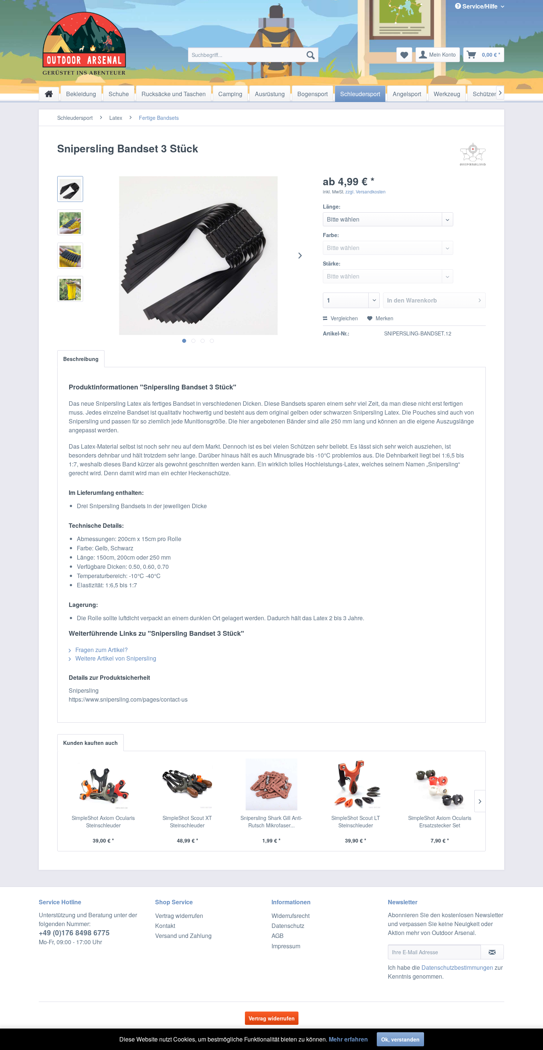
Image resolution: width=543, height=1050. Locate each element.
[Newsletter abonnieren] (492, 952)
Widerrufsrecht (291, 915)
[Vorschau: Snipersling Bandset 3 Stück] (70, 189)
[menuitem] (253, 54)
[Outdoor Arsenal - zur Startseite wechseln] (84, 43)
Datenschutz (288, 925)
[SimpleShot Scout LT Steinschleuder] (355, 784)
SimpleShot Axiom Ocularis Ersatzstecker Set (439, 821)
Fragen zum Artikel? (101, 649)
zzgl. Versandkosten (365, 191)
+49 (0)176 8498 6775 (74, 933)
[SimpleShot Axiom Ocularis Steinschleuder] (103, 784)
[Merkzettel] (404, 54)
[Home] (49, 94)
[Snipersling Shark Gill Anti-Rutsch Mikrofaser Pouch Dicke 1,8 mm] (271, 784)
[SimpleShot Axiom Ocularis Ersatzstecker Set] (439, 784)
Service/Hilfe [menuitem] (480, 6)
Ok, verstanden (400, 1039)
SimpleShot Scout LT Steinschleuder (355, 821)
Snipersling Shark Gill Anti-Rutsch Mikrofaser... (271, 821)
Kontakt (165, 925)
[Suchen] (310, 54)
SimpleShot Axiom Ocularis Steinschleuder (103, 821)
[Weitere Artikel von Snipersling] (473, 156)
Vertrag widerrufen (179, 915)
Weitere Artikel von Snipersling (115, 658)
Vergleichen (343, 318)
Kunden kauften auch (90, 742)
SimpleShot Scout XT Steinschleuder (187, 821)
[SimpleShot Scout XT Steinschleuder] (187, 784)
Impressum (286, 946)
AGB (278, 935)
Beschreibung (81, 358)
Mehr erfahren (348, 1039)
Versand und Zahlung (183, 935)
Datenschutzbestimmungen (457, 967)
